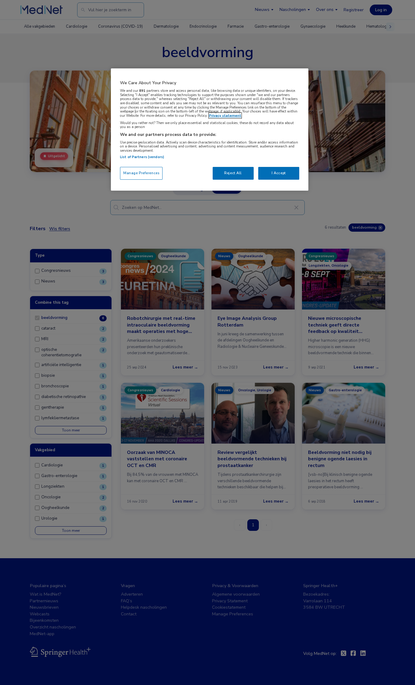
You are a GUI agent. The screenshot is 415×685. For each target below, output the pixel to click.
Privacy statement (225, 115)
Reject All (233, 173)
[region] (209, 129)
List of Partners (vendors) (142, 156)
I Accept (279, 173)
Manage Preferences (141, 173)
